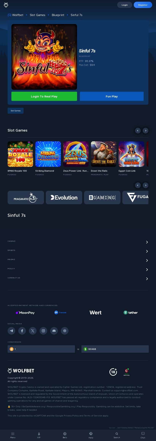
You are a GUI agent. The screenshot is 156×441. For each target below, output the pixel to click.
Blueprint (58, 15)
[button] (21, 158)
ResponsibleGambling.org (61, 406)
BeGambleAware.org (33, 406)
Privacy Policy (71, 415)
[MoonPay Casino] (17, 312)
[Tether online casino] (123, 312)
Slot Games (37, 15)
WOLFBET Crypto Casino (21, 387)
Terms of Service (93, 415)
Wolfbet (17, 15)
